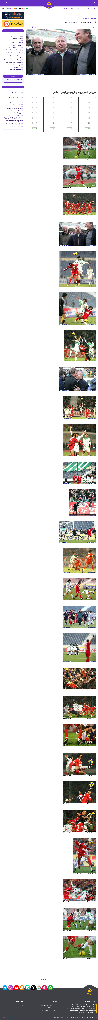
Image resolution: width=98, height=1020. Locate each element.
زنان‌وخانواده (93, 8)
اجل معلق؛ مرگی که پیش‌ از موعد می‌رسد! (13, 126)
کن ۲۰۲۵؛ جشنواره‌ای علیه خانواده (14, 101)
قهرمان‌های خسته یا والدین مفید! (14, 110)
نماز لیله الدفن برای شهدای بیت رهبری (14, 108)
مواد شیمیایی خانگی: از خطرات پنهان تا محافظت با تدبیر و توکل (13, 124)
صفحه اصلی (93, 18)
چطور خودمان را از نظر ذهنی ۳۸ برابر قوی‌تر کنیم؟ (13, 98)
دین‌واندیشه (71, 8)
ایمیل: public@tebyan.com (48, 1010)
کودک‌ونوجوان (88, 8)
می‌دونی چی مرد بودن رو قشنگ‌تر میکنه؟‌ (13, 62)
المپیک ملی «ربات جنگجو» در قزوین (14, 40)
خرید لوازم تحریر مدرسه (17, 79)
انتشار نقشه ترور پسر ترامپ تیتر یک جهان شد (12, 47)
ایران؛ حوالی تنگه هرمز (17, 42)
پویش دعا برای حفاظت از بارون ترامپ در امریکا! (12, 49)
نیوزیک (64, 8)
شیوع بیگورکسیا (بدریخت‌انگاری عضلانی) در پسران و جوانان (13, 56)
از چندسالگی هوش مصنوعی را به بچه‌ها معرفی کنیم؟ (12, 64)
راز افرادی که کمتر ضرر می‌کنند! (15, 102)
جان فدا (19, 106)
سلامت (83, 8)
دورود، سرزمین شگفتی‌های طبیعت (14, 104)
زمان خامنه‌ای (76, 8)
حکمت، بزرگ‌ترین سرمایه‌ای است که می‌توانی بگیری (12, 59)
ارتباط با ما (21, 1005)
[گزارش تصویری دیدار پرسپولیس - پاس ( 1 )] (61, 52)
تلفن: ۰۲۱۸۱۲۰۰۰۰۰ (51, 1008)
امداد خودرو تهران (7, 79)
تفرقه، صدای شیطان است (16, 51)
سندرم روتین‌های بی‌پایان (16, 67)
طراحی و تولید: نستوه (6, 1017)
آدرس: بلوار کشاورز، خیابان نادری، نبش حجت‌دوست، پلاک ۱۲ (42, 1005)
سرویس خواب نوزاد (13, 81)
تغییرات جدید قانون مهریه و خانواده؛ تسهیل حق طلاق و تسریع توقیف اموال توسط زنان (12, 117)
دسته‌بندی (91, 3)
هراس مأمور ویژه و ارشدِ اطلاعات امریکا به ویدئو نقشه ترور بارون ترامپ (12, 44)
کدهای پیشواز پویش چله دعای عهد (14, 96)
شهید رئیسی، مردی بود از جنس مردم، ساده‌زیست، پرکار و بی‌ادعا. (14, 93)
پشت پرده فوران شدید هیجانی (15, 69)
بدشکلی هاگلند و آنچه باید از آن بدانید (14, 115)
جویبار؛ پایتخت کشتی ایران (16, 36)
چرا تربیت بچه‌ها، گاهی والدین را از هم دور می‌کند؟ (13, 53)
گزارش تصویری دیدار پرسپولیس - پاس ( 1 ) (79, 22)
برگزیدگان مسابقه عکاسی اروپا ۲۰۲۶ (14, 38)
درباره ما (21, 1008)
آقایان (67, 8)
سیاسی (80, 8)
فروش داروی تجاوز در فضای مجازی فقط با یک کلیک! (12, 112)
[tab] (13, 30)
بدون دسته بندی (85, 18)
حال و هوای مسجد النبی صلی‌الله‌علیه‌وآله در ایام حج (13, 121)
